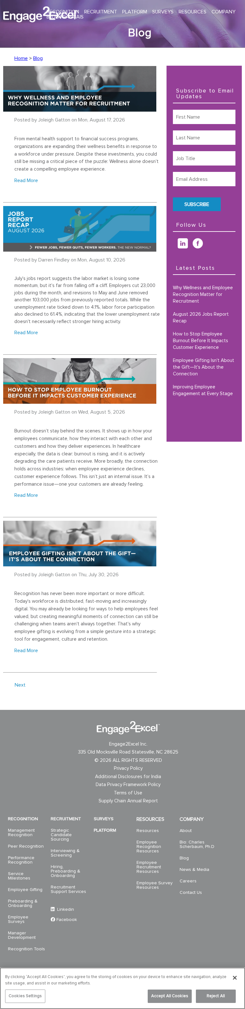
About (186, 831)
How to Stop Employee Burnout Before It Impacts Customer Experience (200, 341)
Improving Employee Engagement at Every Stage (203, 390)
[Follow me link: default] (175, 246)
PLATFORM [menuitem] (134, 11)
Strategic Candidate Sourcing (61, 835)
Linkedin (65, 909)
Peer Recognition (26, 846)
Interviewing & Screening (65, 853)
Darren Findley (54, 259)
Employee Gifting (25, 889)
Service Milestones (19, 876)
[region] (122, 988)
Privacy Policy (128, 768)
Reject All (216, 996)
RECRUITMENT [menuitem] (100, 11)
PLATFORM (105, 830)
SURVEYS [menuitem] (163, 11)
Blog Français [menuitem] (65, 16)
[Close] (235, 978)
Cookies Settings (25, 996)
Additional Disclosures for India (128, 776)
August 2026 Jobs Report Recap (201, 317)
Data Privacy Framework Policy (128, 784)
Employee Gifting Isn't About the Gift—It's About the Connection (203, 367)
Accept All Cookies (169, 996)
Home (21, 58)
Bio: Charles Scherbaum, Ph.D (197, 844)
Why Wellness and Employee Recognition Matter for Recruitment (203, 294)
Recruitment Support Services (68, 889)
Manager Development (22, 935)
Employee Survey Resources (155, 885)
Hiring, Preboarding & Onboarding (65, 871)
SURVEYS (104, 819)
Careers (188, 881)
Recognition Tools (26, 949)
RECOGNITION (23, 819)
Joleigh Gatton (54, 119)
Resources (148, 831)
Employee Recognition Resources (149, 846)
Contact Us (191, 892)
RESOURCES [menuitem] (192, 11)
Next (20, 685)
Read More (26, 180)
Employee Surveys (18, 919)
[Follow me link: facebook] (200, 246)
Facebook (66, 919)
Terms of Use (128, 793)
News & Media (194, 869)
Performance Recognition (21, 860)
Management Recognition (21, 832)
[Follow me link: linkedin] (185, 246)
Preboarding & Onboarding (23, 903)
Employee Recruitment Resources (149, 867)
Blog (38, 58)
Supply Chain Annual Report (128, 801)
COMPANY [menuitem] (223, 11)
